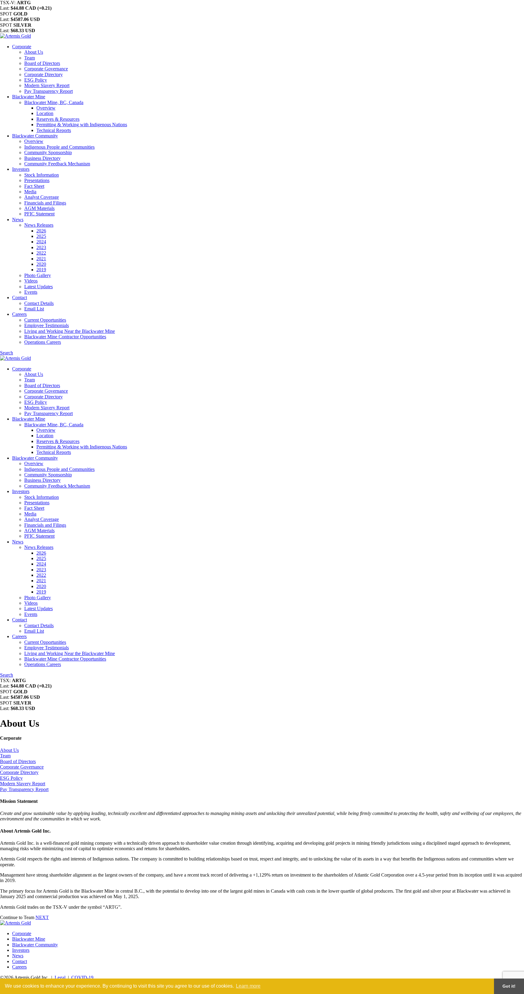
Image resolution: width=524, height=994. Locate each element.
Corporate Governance (46, 68)
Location (44, 113)
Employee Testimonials (46, 325)
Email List (34, 308)
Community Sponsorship (48, 152)
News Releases (38, 225)
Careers (19, 314)
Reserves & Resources (57, 119)
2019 (41, 269)
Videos (31, 280)
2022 (41, 252)
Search (6, 352)
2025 (41, 236)
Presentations (36, 180)
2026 (41, 230)
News (17, 219)
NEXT (42, 917)
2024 (41, 241)
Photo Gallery (37, 275)
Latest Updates (38, 286)
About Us (33, 52)
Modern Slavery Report (46, 85)
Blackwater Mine (28, 96)
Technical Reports (53, 130)
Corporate (21, 46)
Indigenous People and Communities (59, 147)
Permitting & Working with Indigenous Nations (81, 124)
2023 (41, 247)
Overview (45, 107)
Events (30, 292)
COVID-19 (82, 977)
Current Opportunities (45, 320)
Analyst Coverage (41, 197)
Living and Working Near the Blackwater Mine (69, 331)
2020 (41, 264)
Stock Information (41, 175)
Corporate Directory (43, 74)
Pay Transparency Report (48, 91)
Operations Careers (42, 342)
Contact (19, 297)
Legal (60, 977)
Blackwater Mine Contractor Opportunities (65, 336)
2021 (41, 258)
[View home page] (15, 36)
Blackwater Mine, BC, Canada (53, 102)
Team (29, 57)
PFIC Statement (39, 213)
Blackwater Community (35, 135)
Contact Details (39, 303)
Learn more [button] (248, 986)
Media (30, 191)
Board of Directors (42, 63)
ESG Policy (35, 80)
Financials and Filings (45, 202)
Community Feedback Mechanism (57, 163)
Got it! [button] (509, 986)
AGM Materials (39, 208)
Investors (20, 169)
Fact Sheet (34, 186)
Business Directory (42, 158)
